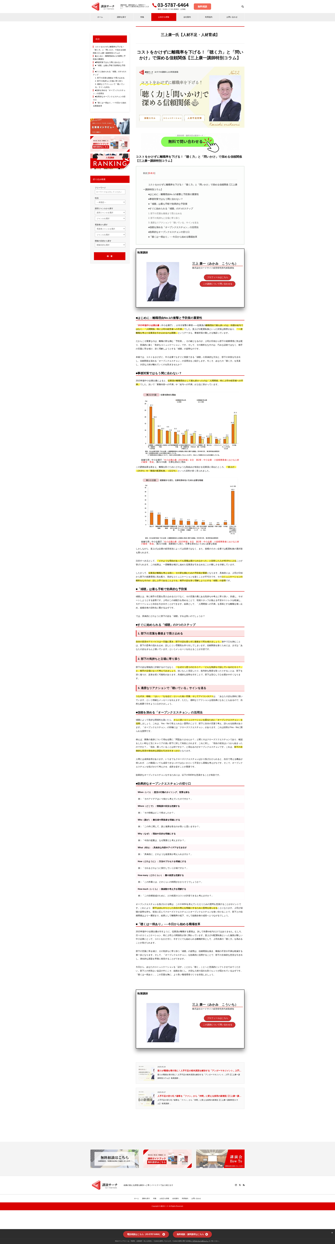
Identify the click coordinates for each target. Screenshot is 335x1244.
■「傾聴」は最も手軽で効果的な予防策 (167, 204)
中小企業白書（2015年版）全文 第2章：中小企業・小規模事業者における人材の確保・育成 (190, 461)
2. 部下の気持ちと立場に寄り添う (164, 218)
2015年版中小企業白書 (148, 325)
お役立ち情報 (163, 17)
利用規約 (208, 17)
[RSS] (244, 1185)
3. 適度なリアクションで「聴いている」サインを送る (173, 222)
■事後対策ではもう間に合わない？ (165, 199)
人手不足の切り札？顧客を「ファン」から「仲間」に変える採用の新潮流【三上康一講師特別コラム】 (199, 1096)
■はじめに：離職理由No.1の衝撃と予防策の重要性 (173, 194)
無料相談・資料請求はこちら (190, 1234)
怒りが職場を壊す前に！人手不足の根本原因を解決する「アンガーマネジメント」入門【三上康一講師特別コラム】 (198, 1070)
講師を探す (121, 17)
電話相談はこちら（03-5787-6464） (144, 1234)
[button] (217, 277)
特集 (142, 17)
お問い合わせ (232, 17)
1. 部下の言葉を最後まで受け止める (165, 213)
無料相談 (202, 6)
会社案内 (187, 17)
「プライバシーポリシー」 (200, 1241)
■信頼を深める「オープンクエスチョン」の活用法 (173, 227)
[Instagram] (236, 1185)
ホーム (100, 17)
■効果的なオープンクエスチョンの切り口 (169, 232)
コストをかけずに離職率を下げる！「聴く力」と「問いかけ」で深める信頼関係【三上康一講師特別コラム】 (109, 50)
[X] (240, 1185)
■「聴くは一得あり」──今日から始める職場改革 (172, 237)
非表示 (151, 173)
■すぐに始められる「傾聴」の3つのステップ (170, 208)
